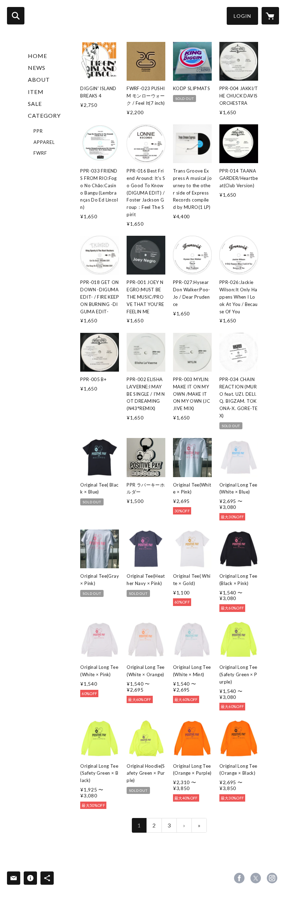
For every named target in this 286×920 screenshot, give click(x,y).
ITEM (36, 91)
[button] (242, 16)
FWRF (40, 153)
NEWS (36, 67)
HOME (37, 55)
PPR (38, 131)
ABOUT (39, 79)
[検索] (15, 15)
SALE (35, 103)
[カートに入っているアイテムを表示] (270, 15)
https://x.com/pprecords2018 (255, 878)
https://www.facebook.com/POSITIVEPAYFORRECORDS (239, 878)
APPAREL (44, 142)
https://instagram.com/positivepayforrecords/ (272, 878)
